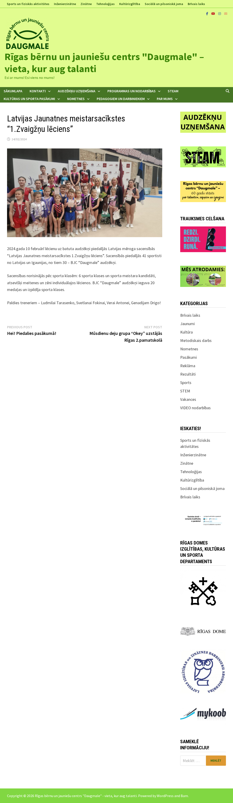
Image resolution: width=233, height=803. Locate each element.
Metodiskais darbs (196, 340)
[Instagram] (220, 13)
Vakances (188, 399)
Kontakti (38, 91)
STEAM (173, 91)
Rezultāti (188, 374)
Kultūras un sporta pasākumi (29, 98)
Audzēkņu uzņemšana (76, 91)
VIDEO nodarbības (195, 407)
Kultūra (186, 332)
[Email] (225, 13)
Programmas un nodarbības (131, 91)
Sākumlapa (13, 91)
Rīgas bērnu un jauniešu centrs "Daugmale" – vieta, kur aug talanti (104, 62)
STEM (185, 391)
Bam (184, 795)
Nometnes (76, 98)
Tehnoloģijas (105, 4)
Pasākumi (188, 357)
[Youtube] (213, 13)
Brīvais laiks (196, 4)
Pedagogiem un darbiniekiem (121, 98)
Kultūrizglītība (129, 4)
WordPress (165, 795)
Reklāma (187, 365)
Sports (185, 382)
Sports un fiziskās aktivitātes (28, 4)
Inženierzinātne (65, 4)
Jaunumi (187, 323)
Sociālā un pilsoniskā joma (164, 4)
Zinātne (86, 4)
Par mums (165, 98)
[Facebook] (207, 13)
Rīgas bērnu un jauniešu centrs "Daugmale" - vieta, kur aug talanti (86, 795)
